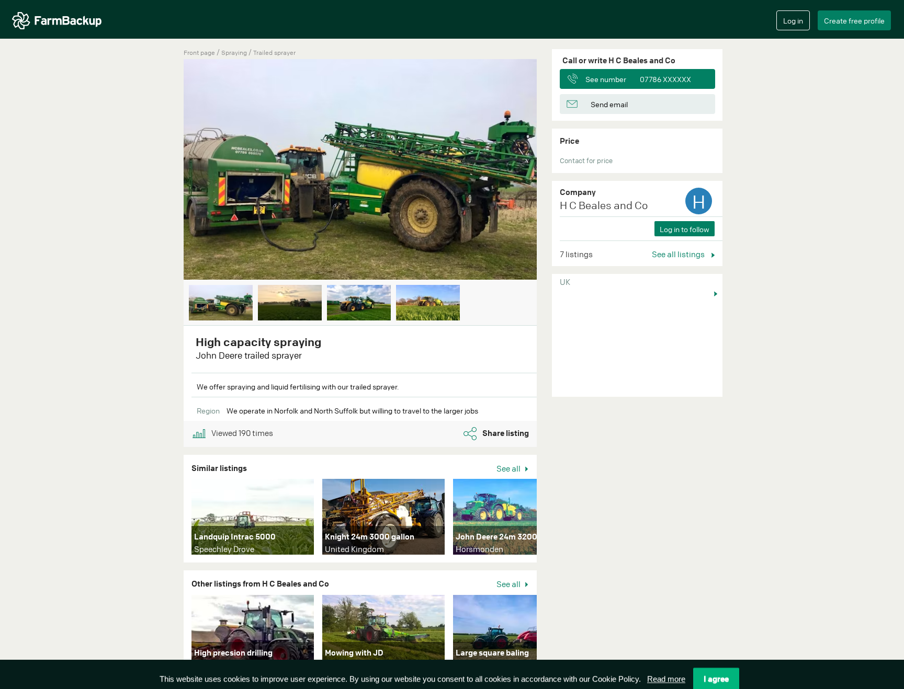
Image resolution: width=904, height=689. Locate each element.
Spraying (234, 52)
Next (552, 170)
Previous (167, 170)
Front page (199, 52)
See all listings (679, 254)
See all (509, 468)
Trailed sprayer (274, 52)
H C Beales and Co (604, 205)
